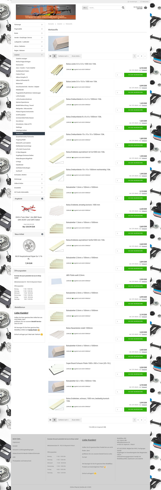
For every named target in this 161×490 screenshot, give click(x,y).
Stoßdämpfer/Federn (22, 71)
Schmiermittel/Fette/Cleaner (25, 118)
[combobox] (63, 56)
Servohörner (19, 121)
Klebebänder (20, 90)
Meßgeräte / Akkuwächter (24, 108)
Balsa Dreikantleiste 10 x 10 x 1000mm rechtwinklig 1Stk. (88, 170)
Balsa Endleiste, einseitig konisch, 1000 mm (83, 205)
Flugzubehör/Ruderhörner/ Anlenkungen (28, 93)
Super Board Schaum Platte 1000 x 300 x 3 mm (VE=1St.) (88, 363)
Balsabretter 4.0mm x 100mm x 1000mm (82, 346)
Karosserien (19, 65)
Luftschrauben (20, 96)
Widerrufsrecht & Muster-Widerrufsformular (26, 453)
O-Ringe (18, 161)
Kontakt (15, 446)
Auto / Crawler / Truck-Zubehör (25, 68)
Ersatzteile (17, 188)
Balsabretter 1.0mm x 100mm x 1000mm (82, 187)
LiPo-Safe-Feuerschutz (23, 149)
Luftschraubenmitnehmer (24, 99)
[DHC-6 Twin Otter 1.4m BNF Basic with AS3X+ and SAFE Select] (29, 208)
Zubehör (16, 55)
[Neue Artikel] (42, 234)
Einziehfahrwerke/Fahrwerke (25, 136)
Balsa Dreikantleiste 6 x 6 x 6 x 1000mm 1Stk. (84, 99)
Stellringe (19, 127)
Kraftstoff (19, 171)
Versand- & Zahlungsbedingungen (23, 450)
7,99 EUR (28, 263)
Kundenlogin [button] (133, 1)
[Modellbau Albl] (46, 12)
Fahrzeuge (17, 24)
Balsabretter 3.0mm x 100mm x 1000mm (82, 310)
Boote (16, 33)
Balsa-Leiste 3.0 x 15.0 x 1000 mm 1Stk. (81, 81)
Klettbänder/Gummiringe (23, 146)
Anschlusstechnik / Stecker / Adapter (27, 87)
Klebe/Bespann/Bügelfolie (24, 158)
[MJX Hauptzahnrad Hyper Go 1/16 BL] (28, 245)
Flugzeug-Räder (21, 140)
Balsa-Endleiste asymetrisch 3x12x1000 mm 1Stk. (85, 152)
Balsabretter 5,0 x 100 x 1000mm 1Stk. (81, 381)
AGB (14, 457)
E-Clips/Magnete (21, 152)
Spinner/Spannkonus (22, 102)
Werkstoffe (19, 133)
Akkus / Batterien (19, 46)
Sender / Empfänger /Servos (23, 37)
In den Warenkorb (135, 75)
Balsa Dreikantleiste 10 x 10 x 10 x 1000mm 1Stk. (85, 134)
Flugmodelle (18, 29)
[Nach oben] (155, 486)
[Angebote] (42, 199)
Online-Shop (74, 487)
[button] (50, 56)
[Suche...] (123, 8)
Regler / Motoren (19, 50)
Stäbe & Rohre (18, 183)
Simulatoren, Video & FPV (24, 124)
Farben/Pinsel (20, 74)
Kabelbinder (19, 165)
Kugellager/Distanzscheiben (25, 155)
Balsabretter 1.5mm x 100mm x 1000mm (82, 222)
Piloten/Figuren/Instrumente (25, 111)
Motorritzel (19, 83)
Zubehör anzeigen (21, 58)
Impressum (16, 442)
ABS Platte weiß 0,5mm (75, 275)
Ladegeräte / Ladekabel (21, 42)
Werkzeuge (17, 179)
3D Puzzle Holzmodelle (21, 192)
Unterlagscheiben (21, 130)
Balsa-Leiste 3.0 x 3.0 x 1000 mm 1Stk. (81, 64)
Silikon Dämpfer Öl (22, 77)
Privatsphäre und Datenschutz (22, 461)
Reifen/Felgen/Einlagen (23, 61)
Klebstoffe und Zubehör (23, 143)
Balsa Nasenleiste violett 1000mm (79, 328)
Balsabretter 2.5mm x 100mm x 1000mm (82, 293)
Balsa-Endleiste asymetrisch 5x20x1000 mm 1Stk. (85, 240)
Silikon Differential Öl (22, 80)
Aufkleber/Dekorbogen (23, 168)
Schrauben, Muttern (20, 175)
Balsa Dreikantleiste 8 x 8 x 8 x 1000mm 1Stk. (84, 117)
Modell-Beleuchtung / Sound (25, 105)
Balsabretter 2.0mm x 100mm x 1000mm (82, 258)
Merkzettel (145, 1)
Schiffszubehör (21, 115)
